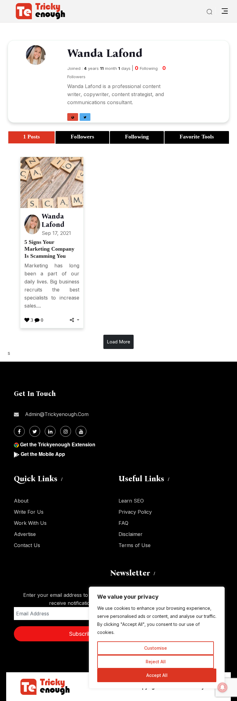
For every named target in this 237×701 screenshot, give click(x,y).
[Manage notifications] (222, 687)
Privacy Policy (135, 512)
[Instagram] (65, 431)
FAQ (123, 523)
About (21, 501)
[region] (157, 638)
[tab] (31, 137)
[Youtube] (81, 431)
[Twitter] (34, 431)
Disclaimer (130, 534)
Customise (155, 648)
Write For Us (29, 512)
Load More (118, 342)
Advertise (25, 534)
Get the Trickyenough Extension (57, 444)
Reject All (156, 661)
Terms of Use (134, 545)
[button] (72, 117)
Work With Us (30, 523)
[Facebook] (19, 431)
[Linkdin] (50, 431)
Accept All (157, 675)
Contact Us (27, 545)
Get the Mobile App (43, 453)
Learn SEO (131, 501)
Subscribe (81, 634)
